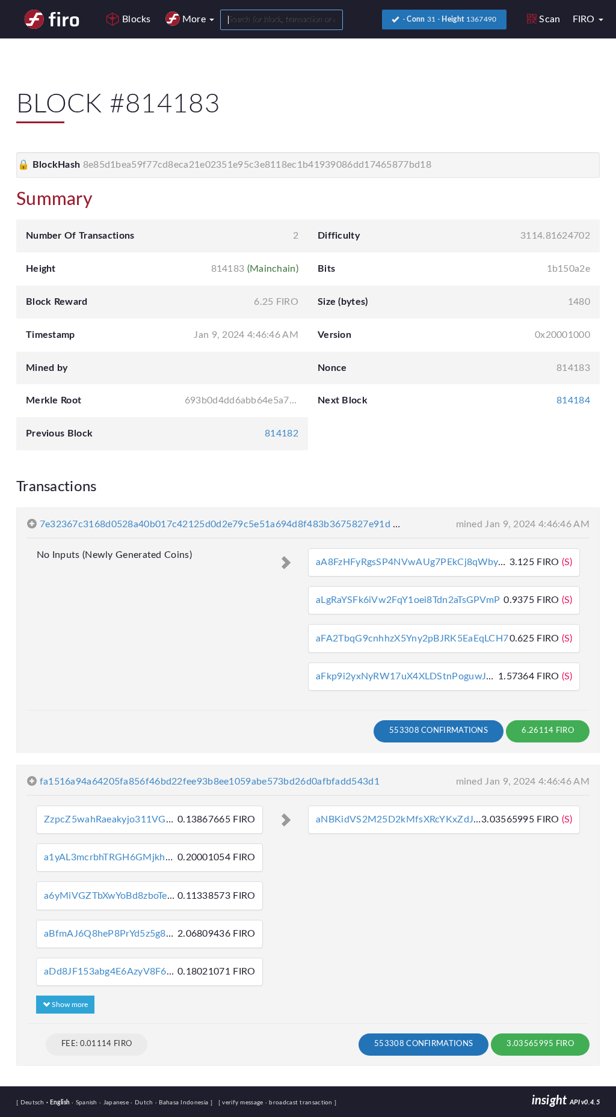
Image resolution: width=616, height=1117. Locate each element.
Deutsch (33, 1103)
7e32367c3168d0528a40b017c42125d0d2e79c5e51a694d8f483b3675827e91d (215, 524)
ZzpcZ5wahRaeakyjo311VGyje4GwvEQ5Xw (140, 819)
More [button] (195, 19)
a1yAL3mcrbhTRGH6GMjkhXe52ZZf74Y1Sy (140, 857)
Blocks (136, 19)
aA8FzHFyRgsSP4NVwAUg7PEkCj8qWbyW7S (418, 562)
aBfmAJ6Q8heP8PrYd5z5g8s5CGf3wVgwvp (140, 933)
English (59, 1103)
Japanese (115, 1103)
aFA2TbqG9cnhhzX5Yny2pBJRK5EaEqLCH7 (412, 638)
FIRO (585, 19)
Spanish (85, 1103)
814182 (281, 433)
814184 (573, 400)
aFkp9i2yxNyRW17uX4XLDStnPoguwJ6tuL (411, 676)
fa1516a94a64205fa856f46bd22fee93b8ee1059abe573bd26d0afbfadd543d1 (210, 781)
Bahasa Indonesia (183, 1103)
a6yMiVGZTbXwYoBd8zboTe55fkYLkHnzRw (139, 896)
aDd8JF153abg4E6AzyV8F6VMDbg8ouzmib (141, 971)
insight (566, 1101)
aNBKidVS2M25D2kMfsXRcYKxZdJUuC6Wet (416, 819)
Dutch (143, 1103)
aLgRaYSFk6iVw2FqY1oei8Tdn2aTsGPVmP (408, 600)
